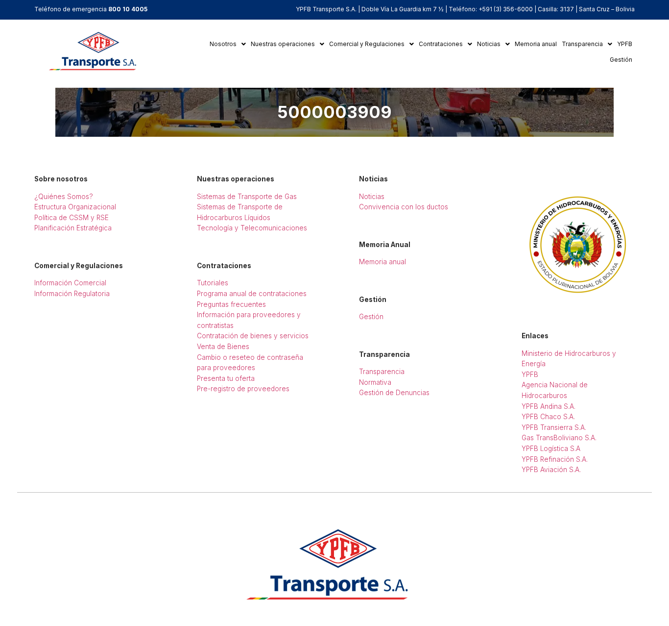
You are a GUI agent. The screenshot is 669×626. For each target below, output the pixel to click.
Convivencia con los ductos (403, 207)
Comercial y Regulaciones (367, 44)
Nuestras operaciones (283, 44)
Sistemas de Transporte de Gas (247, 196)
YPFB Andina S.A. (548, 406)
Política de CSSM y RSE (71, 218)
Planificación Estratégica (73, 228)
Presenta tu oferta (226, 378)
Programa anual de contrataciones (252, 294)
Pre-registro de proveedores (243, 389)
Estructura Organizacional (75, 207)
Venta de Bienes (223, 347)
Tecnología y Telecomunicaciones (252, 228)
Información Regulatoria (72, 294)
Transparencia (582, 44)
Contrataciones (441, 44)
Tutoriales (212, 283)
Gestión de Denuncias (394, 393)
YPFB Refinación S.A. (555, 459)
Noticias (489, 44)
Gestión (621, 59)
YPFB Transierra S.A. (554, 427)
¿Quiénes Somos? (63, 196)
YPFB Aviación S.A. (551, 470)
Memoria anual (536, 44)
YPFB (624, 44)
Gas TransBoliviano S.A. (559, 438)
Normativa (375, 382)
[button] (227, 44)
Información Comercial (70, 283)
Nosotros (223, 44)
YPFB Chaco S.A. (548, 417)
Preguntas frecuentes (231, 304)
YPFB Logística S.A (551, 448)
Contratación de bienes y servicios (253, 336)
